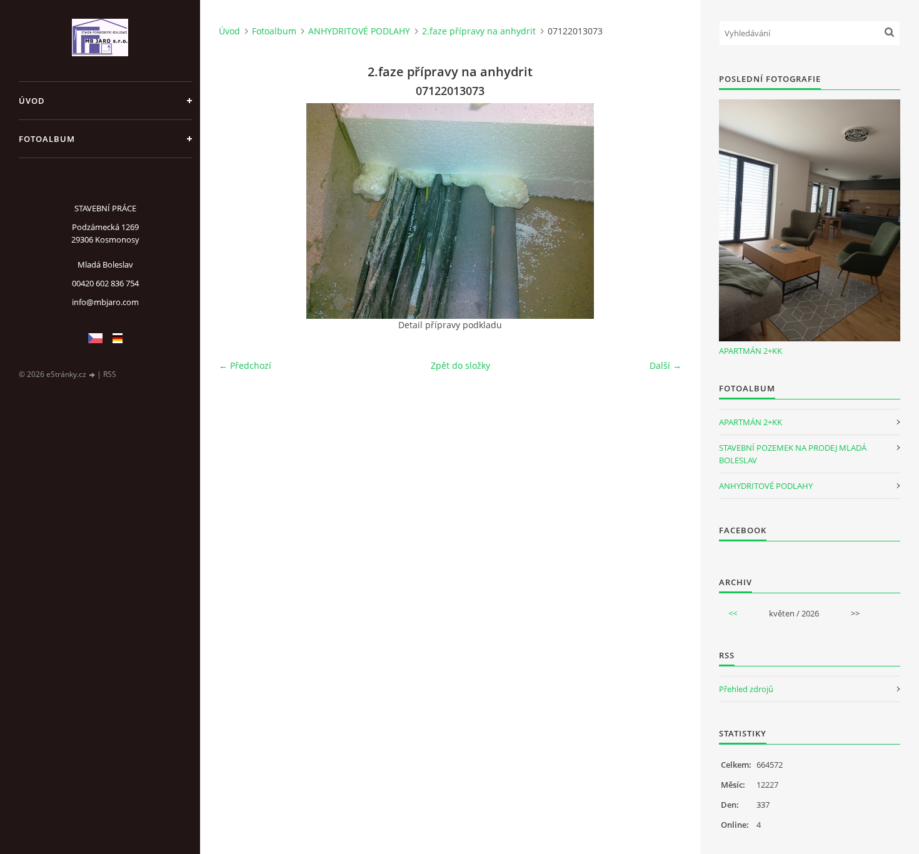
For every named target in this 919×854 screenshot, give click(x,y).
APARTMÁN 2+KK (750, 350)
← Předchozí (245, 365)
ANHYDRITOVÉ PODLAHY (359, 31)
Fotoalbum (47, 138)
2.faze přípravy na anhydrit (479, 31)
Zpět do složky (460, 365)
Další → (665, 365)
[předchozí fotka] (239, 211)
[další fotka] (661, 211)
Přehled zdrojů (746, 689)
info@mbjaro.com (105, 302)
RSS (109, 374)
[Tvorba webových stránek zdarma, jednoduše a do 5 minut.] (92, 374)
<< (732, 613)
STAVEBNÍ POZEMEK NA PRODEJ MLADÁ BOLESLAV (792, 454)
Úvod (32, 100)
